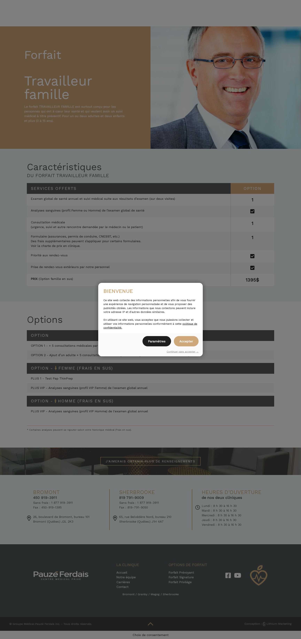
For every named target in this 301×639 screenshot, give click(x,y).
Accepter (186, 341)
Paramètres (156, 341)
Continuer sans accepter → (183, 351)
